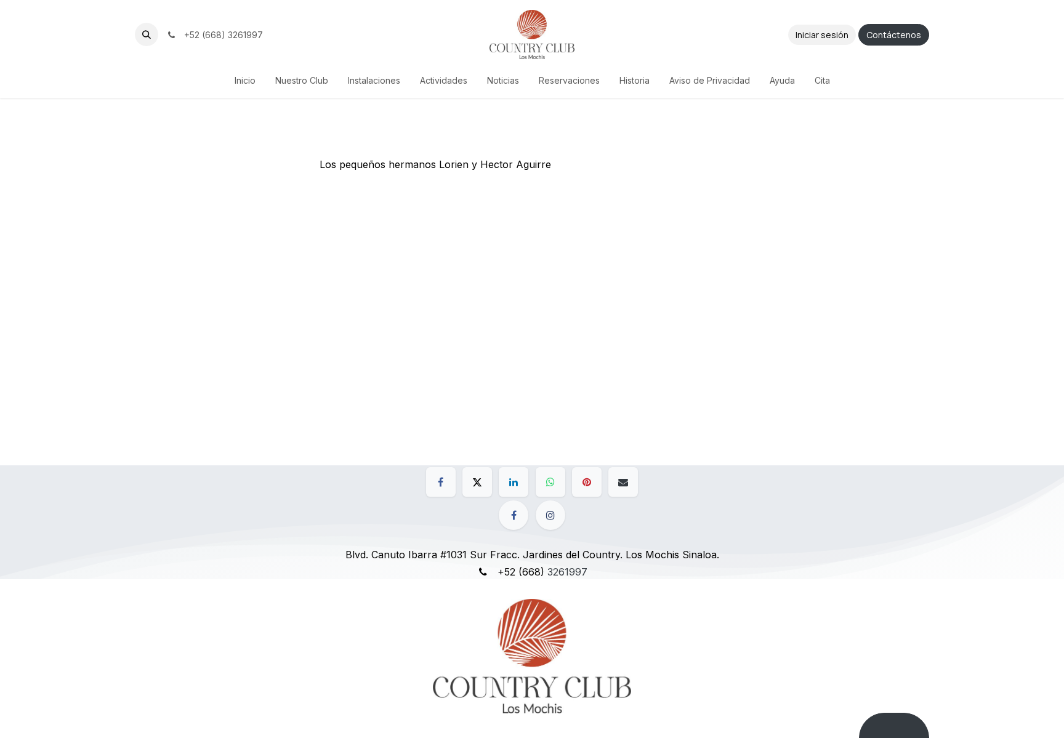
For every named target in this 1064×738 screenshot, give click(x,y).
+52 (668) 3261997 (221, 35)
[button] (146, 34)
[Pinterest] (587, 482)
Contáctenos (893, 35)
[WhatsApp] (550, 482)
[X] (477, 482)
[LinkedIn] (513, 482)
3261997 (567, 572)
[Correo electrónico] (623, 482)
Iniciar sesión (822, 35)
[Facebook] (441, 482)
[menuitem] (245, 80)
